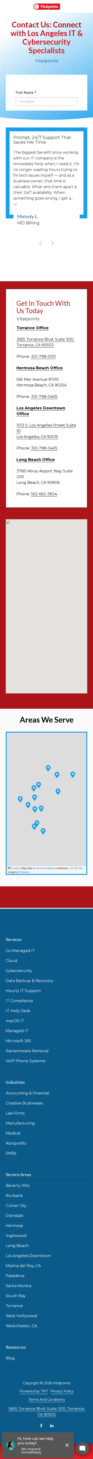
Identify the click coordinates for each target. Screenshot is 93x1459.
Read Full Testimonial (15, 203)
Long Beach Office (35, 459)
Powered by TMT (34, 1391)
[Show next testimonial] (52, 243)
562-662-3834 (44, 494)
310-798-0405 (44, 396)
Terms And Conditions (46, 1399)
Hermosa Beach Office (39, 368)
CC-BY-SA (76, 868)
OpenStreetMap (45, 868)
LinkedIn (52, 1425)
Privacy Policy (62, 1391)
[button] (33, 788)
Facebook (41, 1425)
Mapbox (25, 872)
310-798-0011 (43, 356)
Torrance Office (32, 328)
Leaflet (15, 868)
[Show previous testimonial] (40, 243)
